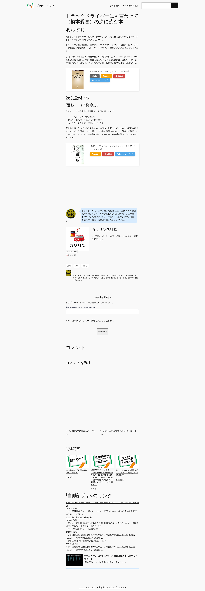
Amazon (106, 76)
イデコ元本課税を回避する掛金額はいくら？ (86, 541)
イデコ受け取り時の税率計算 (79, 517)
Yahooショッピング (100, 80)
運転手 (85, 266)
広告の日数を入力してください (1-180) (80, 307)
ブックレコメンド (46, 5)
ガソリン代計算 (104, 229)
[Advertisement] (102, 186)
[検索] (174, 5)
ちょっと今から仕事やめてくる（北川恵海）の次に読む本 (127, 472)
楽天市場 (119, 76)
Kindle (94, 76)
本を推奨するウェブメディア (111, 587)
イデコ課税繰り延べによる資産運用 (82, 529)
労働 (76, 266)
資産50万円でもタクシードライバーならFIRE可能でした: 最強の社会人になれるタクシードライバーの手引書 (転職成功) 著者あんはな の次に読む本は (102, 477)
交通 (69, 266)
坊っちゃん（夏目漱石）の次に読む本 (77, 471)
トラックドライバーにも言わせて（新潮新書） (110, 71)
